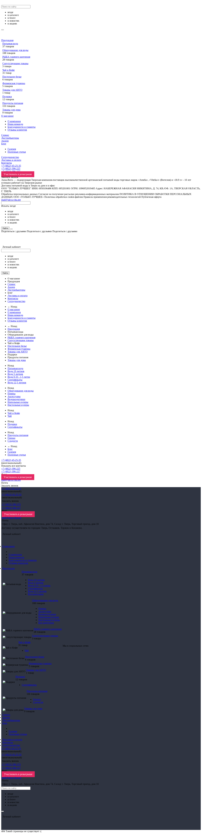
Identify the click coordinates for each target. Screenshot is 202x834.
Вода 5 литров (15, 374)
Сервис (5, 135)
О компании (14, 121)
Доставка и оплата (11, 160)
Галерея (12, 149)
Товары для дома (11, 109)
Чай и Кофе (8, 70)
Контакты (6, 163)
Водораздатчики (16, 399)
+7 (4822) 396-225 (10, 168)
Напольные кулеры (18, 402)
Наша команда (15, 124)
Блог (3, 143)
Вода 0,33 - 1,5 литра (19, 377)
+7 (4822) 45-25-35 (11, 165)
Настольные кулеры (18, 405)
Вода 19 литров (16, 371)
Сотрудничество (10, 157)
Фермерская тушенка (13, 83)
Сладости (13, 441)
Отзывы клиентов (17, 129)
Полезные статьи (17, 152)
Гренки (11, 438)
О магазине (7, 116)
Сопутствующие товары (15, 63)
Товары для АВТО (12, 90)
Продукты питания (12, 103)
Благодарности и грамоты (22, 127)
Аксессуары (14, 396)
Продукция (7, 40)
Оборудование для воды (15, 50)
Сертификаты (15, 379)
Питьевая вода (10, 43)
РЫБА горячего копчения (16, 56)
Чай (10, 416)
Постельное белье (11, 76)
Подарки (7, 96)
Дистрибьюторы (10, 138)
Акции (5, 140)
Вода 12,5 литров (17, 382)
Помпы (11, 393)
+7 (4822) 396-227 (10, 471)
